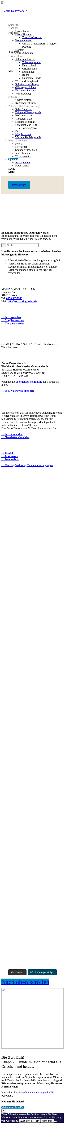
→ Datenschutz (10, 459)
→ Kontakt (8, 453)
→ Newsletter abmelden (15, 437)
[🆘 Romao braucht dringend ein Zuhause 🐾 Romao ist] (32, 842)
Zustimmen (26, 1120)
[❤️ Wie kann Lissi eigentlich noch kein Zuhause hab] (32, 929)
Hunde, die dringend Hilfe (39, 1092)
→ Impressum (9, 456)
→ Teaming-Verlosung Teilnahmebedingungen (27, 465)
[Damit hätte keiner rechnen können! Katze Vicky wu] (32, 521)
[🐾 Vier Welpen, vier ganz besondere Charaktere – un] (32, 672)
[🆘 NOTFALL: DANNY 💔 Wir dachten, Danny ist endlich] (32, 752)
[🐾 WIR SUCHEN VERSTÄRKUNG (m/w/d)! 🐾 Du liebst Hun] (32, 598)
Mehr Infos (47, 1120)
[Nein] (55, 1121)
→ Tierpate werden (12, 323)
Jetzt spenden (19, 184)
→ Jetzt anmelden (12, 434)
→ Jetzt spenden (11, 317)
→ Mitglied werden (12, 320)
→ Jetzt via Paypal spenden (17, 390)
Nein (36, 1120)
